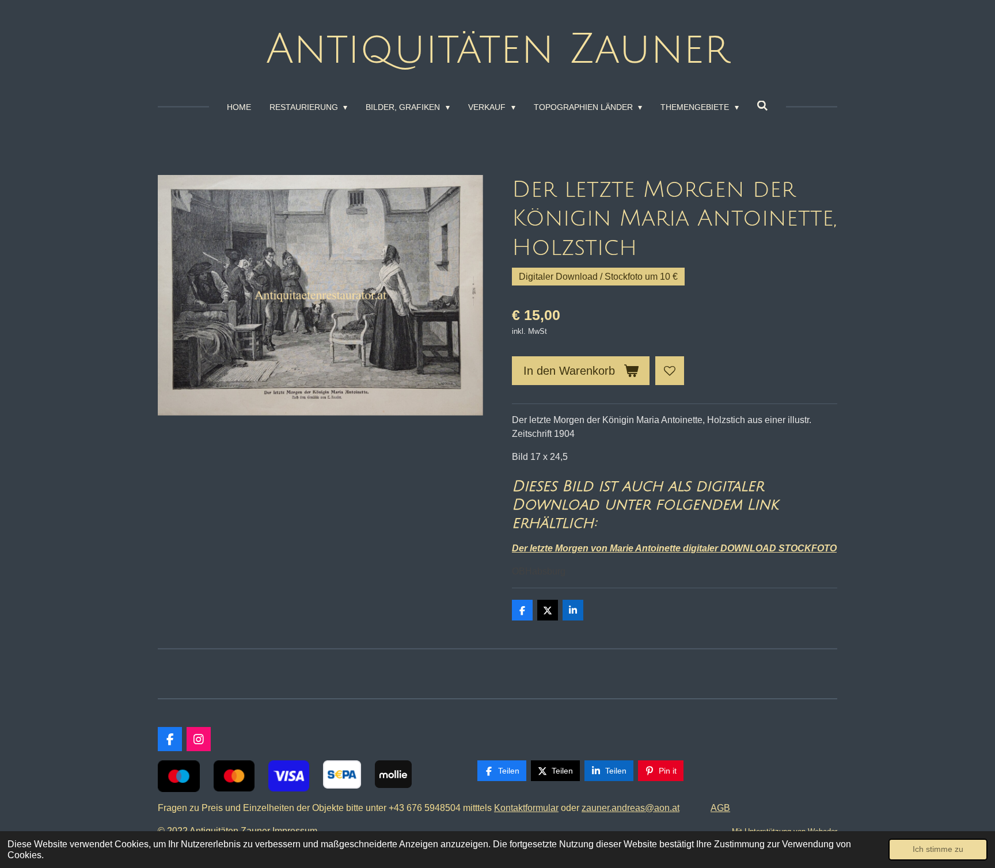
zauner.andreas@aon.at (630, 808)
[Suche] (763, 106)
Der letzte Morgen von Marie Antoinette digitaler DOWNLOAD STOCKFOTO (674, 548)
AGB (720, 808)
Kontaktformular (526, 808)
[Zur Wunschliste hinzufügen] (669, 370)
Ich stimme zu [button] (938, 849)
